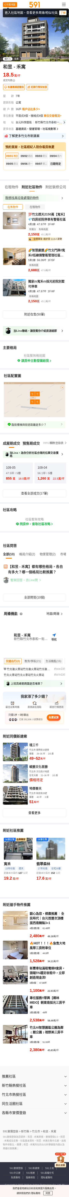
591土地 (49, 1168)
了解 (63, 12)
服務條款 (30, 1177)
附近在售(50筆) (34, 314)
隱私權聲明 (46, 1177)
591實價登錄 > (12, 1131)
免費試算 (54, 717)
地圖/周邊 (53, 613)
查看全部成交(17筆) (34, 493)
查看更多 (34, 813)
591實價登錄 (16, 1168)
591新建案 (34, 1168)
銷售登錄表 (56, 442)
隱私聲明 (35, 1193)
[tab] (13, 207)
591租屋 (30, 1173)
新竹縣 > (26, 1131)
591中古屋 (15, 1173)
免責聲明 (15, 1177)
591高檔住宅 (47, 1173)
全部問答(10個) (34, 597)
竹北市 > (37, 1131)
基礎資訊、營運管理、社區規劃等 (36, 128)
